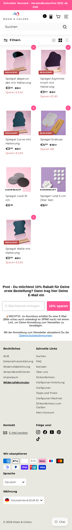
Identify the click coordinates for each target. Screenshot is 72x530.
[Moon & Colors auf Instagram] (38, 432)
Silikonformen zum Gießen (48, 405)
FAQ (39, 361)
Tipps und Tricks (46, 392)
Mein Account (45, 412)
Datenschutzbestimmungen (35, 335)
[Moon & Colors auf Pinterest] (59, 432)
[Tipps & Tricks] (44, 17)
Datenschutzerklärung (18, 361)
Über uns (42, 371)
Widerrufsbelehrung (16, 366)
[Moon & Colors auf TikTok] (38, 439)
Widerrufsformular (16, 382)
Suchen (41, 356)
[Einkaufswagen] (58, 16)
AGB (6, 356)
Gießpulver (43, 387)
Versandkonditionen (16, 371)
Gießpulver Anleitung (50, 382)
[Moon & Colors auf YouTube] (52, 432)
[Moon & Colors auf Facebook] (45, 432)
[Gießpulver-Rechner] (51, 16)
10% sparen (58, 306)
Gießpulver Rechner (49, 398)
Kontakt (41, 366)
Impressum (10, 377)
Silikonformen (45, 377)
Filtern (14, 40)
